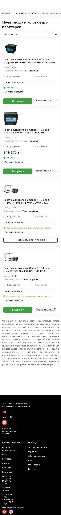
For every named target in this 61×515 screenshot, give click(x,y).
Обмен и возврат (36, 456)
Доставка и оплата (37, 447)
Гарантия (32, 451)
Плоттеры (6, 463)
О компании (34, 465)
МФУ (4, 454)
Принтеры (7, 459)
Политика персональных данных (9, 430)
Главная (6, 13)
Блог (30, 460)
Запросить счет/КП (46, 100)
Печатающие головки (25, 13)
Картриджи (7, 472)
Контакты (32, 469)
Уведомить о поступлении (30, 239)
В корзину (18, 101)
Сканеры (6, 467)
